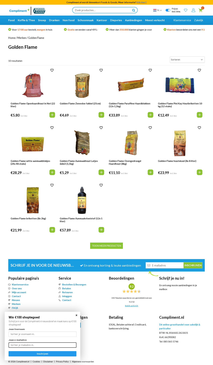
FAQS (15, 307)
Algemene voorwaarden (83, 361)
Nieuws (16, 300)
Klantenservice (20, 284)
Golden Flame (36, 37)
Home (11, 37)
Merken (21, 37)
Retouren (67, 292)
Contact (16, 296)
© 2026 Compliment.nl (18, 361)
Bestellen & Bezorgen (74, 284)
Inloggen (67, 296)
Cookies (36, 361)
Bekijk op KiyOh (131, 306)
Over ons (17, 288)
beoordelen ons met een (186, 29)
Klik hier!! (142, 2)
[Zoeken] (134, 10)
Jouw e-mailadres (18, 340)
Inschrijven (42, 354)
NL (158, 10)
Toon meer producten (106, 245)
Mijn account (19, 292)
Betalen (66, 288)
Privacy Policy (62, 361)
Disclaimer (48, 361)
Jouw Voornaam (17, 329)
